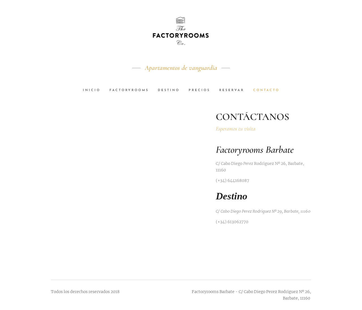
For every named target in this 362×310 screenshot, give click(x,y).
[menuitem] (94, 90)
